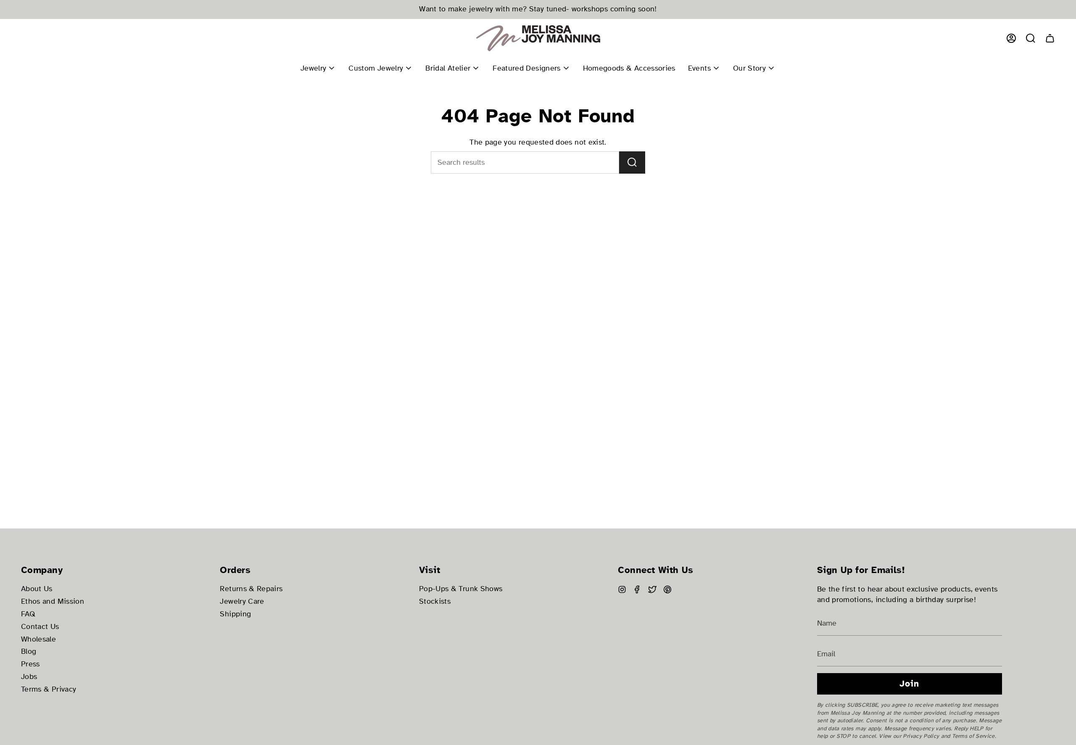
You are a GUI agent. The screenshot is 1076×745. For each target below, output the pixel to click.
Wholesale (38, 639)
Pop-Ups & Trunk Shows (460, 588)
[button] (1030, 38)
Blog (28, 651)
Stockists (435, 601)
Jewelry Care (242, 601)
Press (30, 664)
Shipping (235, 614)
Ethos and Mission (52, 601)
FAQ (28, 614)
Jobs (29, 676)
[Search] (632, 162)
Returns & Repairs (251, 588)
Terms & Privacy (48, 689)
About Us (37, 588)
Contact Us (40, 626)
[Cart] (1050, 38)
